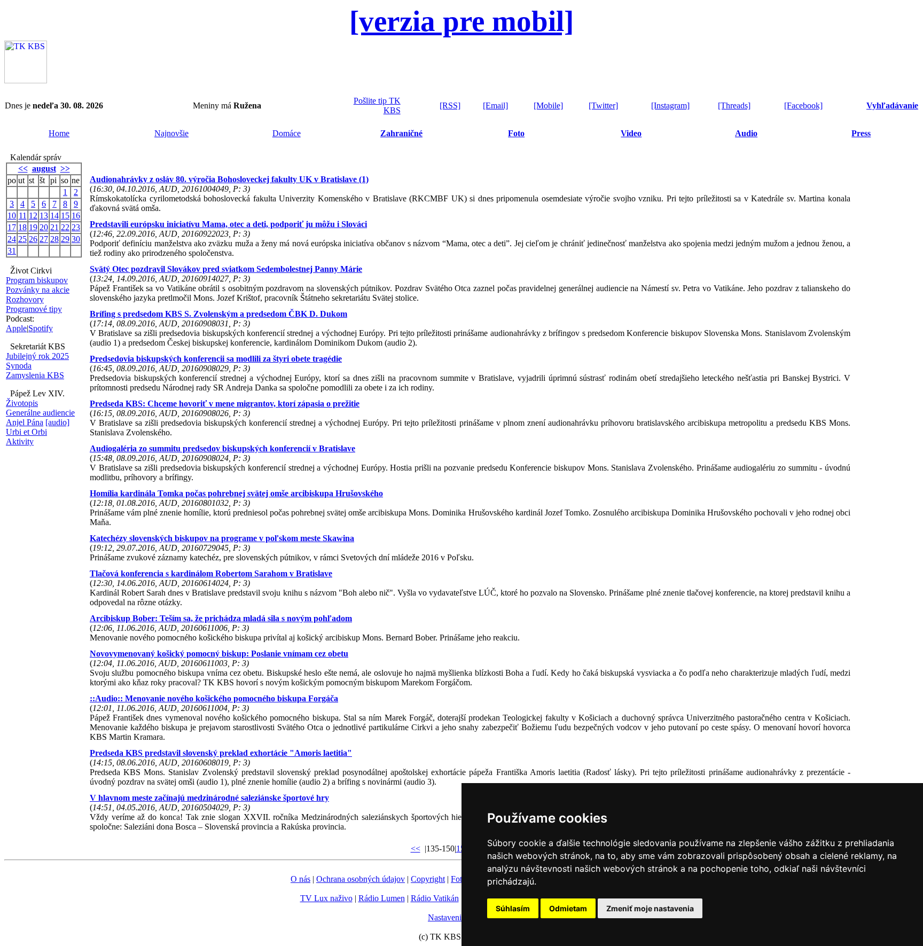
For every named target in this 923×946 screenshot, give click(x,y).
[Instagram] (670, 105)
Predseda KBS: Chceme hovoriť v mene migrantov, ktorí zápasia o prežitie (224, 403)
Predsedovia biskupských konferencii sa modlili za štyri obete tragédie (216, 358)
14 (54, 215)
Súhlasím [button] (513, 908)
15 (65, 215)
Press (861, 133)
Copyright (428, 879)
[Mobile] (548, 105)
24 (11, 239)
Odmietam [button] (568, 908)
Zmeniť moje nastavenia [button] (650, 908)
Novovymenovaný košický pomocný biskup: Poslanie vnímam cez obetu (219, 653)
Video (631, 133)
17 (11, 227)
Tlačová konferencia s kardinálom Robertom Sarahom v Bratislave (211, 573)
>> (65, 168)
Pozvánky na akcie (37, 289)
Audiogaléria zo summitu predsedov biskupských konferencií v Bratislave (222, 448)
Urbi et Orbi (26, 431)
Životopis (22, 403)
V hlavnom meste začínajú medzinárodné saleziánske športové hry (209, 797)
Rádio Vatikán (435, 898)
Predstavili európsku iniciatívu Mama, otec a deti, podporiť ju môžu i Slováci (228, 224)
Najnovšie (171, 133)
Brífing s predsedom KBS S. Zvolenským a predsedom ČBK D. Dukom (218, 313)
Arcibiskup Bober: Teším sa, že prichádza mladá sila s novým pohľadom (221, 618)
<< (23, 168)
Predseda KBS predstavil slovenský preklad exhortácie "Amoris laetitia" (221, 752)
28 (54, 239)
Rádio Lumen (381, 898)
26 (33, 239)
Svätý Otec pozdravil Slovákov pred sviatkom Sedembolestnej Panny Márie (226, 268)
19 (33, 227)
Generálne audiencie (40, 412)
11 (23, 215)
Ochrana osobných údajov (360, 879)
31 (11, 250)
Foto (516, 133)
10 (11, 215)
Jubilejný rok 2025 (37, 356)
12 (33, 215)
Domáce (286, 133)
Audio (746, 133)
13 (44, 215)
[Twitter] (603, 105)
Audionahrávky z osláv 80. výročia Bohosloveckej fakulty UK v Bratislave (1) (229, 179)
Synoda (19, 365)
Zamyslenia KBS (35, 375)
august (44, 168)
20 (44, 227)
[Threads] (734, 105)
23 (76, 227)
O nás (300, 879)
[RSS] (450, 105)
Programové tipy (34, 309)
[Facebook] (803, 105)
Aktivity (20, 441)
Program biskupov (37, 280)
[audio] (57, 422)
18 (22, 227)
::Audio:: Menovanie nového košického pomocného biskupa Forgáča (214, 698)
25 (22, 239)
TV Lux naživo (326, 898)
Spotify (40, 328)
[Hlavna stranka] (25, 80)
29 (65, 239)
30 (76, 239)
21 (54, 227)
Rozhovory (25, 299)
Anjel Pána (24, 422)
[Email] (495, 105)
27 (44, 239)
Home (59, 133)
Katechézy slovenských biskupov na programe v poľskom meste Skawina (222, 538)
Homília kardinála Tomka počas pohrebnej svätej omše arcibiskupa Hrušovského (236, 493)
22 (65, 227)
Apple (16, 328)
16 (76, 215)
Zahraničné (401, 133)
